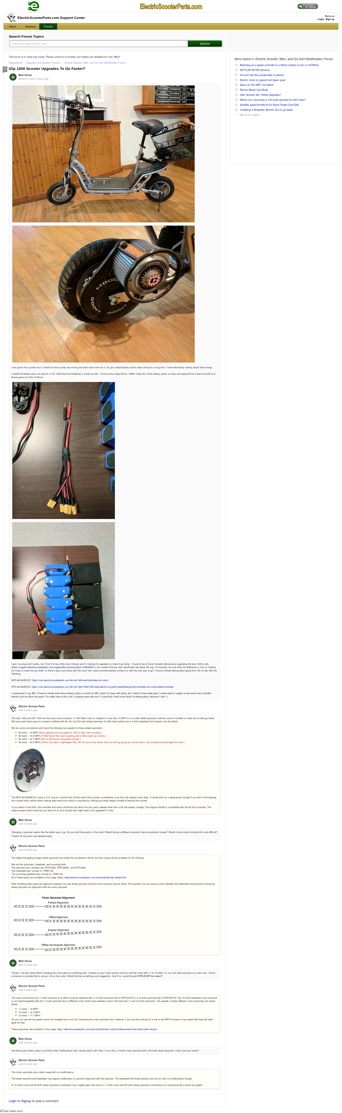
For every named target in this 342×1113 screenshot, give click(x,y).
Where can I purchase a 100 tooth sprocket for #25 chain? (273, 99)
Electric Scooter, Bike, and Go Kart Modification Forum (95, 62)
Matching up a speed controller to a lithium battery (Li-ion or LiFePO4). (280, 65)
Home (12, 26)
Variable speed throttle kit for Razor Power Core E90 (269, 104)
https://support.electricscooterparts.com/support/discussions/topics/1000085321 (53, 667)
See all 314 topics (250, 114)
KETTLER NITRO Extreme (255, 70)
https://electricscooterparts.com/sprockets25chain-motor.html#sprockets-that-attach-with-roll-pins (107, 1029)
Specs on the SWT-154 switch (257, 84)
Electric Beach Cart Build (254, 89)
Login (13, 1100)
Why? (117, 56)
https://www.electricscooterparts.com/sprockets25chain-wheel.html (92, 877)
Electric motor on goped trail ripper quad (262, 80)
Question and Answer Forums (43, 62)
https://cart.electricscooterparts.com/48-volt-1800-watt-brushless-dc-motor (70, 680)
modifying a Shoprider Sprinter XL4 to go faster (266, 109)
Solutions (30, 26)
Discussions (15, 62)
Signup (26, 1100)
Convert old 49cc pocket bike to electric (262, 75)
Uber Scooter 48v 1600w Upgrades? (260, 94)
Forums (48, 26)
